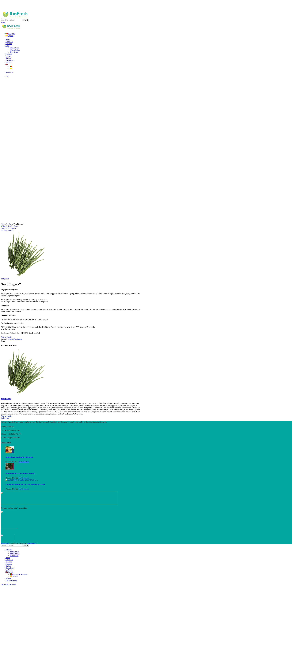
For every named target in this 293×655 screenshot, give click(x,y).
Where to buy (15, 50)
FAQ (7, 76)
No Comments (24, 461)
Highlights (9, 72)
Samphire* (5, 279)
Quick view (5, 418)
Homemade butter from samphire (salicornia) (20, 473)
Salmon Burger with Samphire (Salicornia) (19, 457)
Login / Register (11, 580)
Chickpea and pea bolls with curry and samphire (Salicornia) (25, 484)
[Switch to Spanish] (11, 68)
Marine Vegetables (15, 339)
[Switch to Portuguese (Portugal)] (11, 66)
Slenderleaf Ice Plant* (9, 228)
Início (3, 224)
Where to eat (14, 48)
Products (9, 224)
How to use (14, 52)
